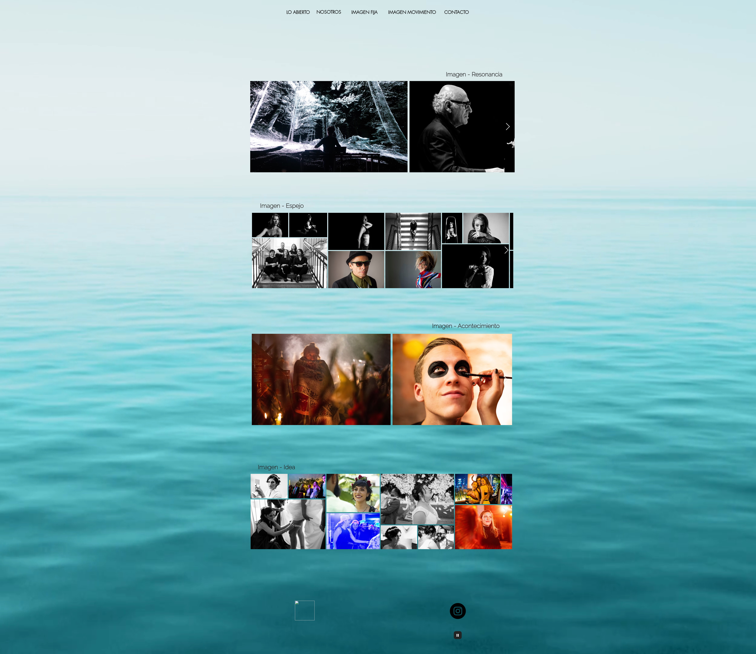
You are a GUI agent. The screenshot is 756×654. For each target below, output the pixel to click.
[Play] (458, 635)
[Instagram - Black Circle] (458, 611)
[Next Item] (508, 127)
